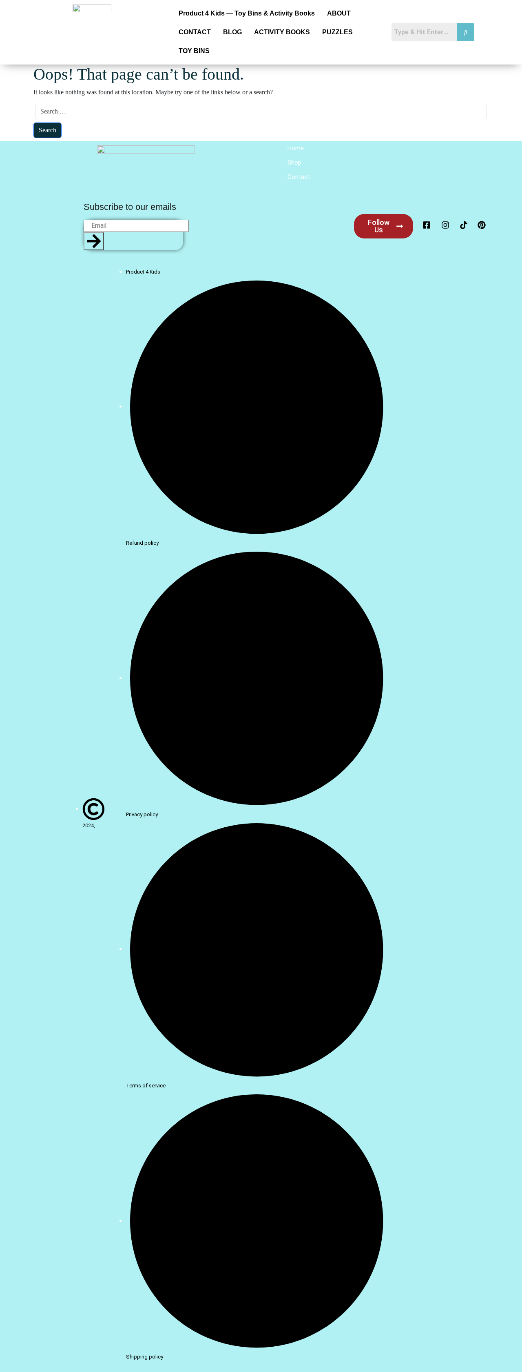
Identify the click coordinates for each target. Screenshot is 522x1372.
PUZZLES (337, 32)
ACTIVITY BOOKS (282, 32)
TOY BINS (194, 50)
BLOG (232, 32)
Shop (294, 162)
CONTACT (195, 32)
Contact (299, 176)
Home (296, 148)
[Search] (94, 241)
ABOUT (339, 13)
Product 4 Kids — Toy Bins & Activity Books (247, 13)
